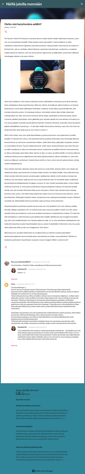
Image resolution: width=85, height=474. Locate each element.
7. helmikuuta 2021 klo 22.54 (36, 327)
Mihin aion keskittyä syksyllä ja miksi (29, 447)
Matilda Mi (22, 269)
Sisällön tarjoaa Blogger (44, 471)
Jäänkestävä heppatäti (24, 426)
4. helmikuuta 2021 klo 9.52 (36, 269)
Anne (13, 284)
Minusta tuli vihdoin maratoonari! (28, 406)
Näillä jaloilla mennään (24, 4)
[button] (5, 31)
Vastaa (14, 279)
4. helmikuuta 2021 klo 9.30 (41, 262)
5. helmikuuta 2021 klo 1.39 (25, 284)
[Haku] (45, 4)
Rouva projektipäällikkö (21, 262)
